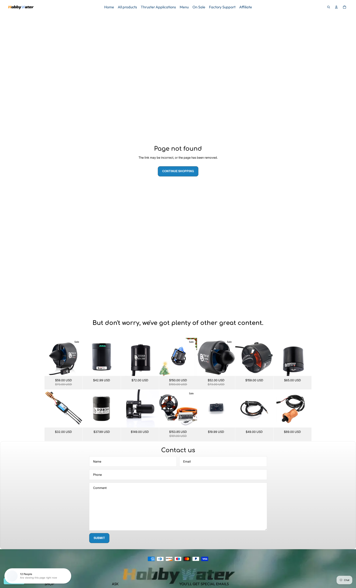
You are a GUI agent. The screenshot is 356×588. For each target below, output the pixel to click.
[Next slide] (80, 357)
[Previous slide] (47, 357)
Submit (99, 538)
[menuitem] (109, 7)
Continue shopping (178, 171)
